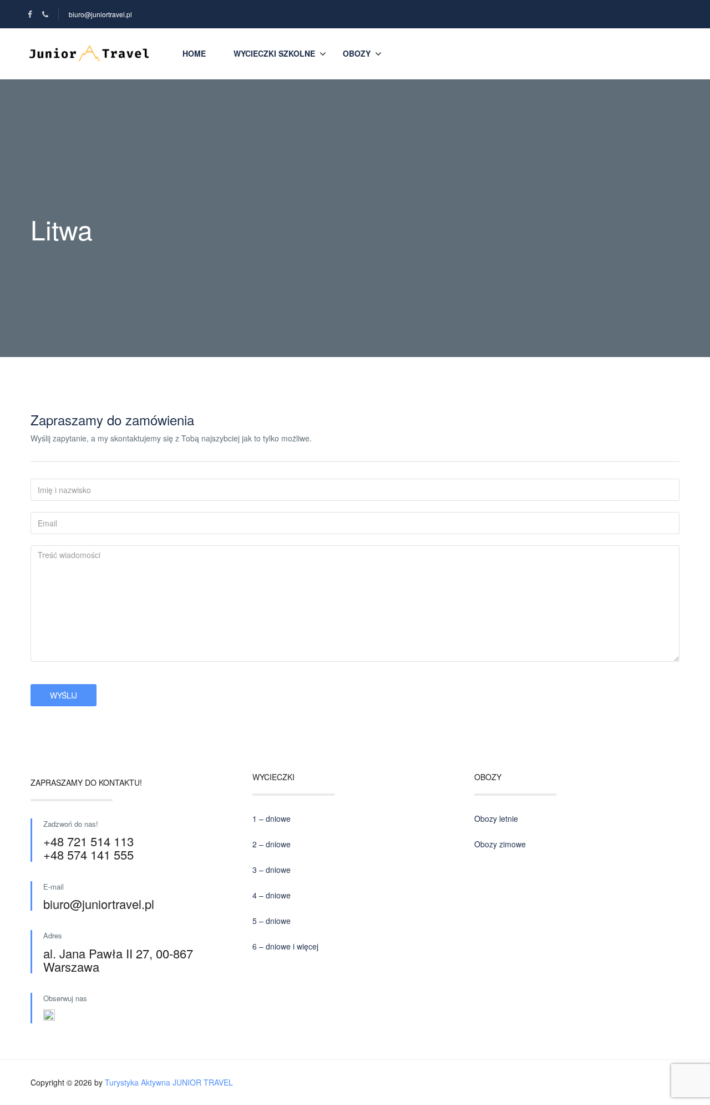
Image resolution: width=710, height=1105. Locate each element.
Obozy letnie (496, 818)
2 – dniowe (271, 844)
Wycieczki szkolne (274, 53)
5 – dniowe (271, 920)
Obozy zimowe (500, 844)
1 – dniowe (271, 818)
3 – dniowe (271, 869)
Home (194, 53)
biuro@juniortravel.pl (100, 14)
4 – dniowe (271, 895)
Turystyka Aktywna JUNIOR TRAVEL (169, 1082)
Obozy (357, 53)
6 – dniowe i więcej (285, 946)
